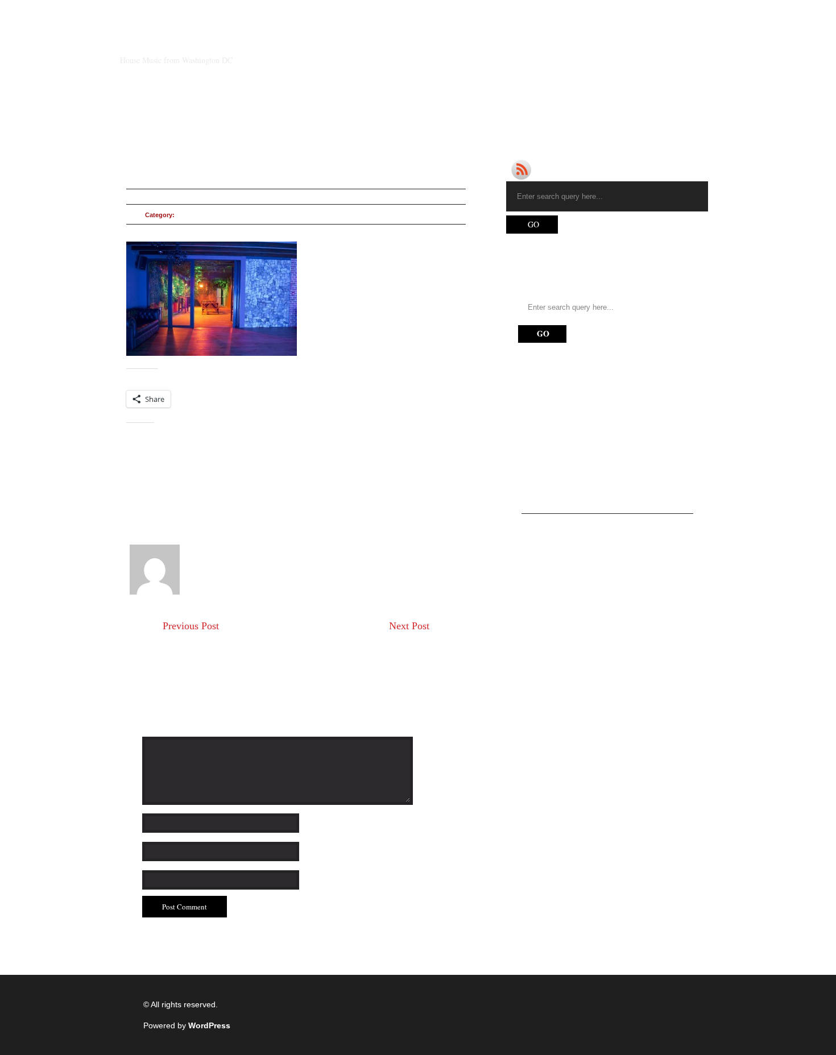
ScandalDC (171, 41)
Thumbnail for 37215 (200, 636)
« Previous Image (157, 480)
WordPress (209, 1025)
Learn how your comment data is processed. (339, 956)
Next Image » (150, 501)
